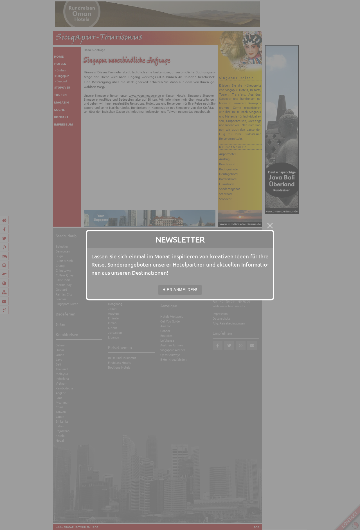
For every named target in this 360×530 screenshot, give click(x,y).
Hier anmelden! (180, 290)
